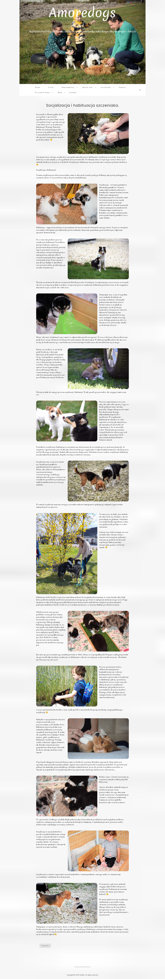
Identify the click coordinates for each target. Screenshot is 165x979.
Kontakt (73, 92)
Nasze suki (87, 87)
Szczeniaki (106, 87)
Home (37, 87)
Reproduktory (68, 87)
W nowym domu (42, 92)
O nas (51, 87)
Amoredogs (82, 12)
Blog (60, 92)
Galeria (122, 87)
